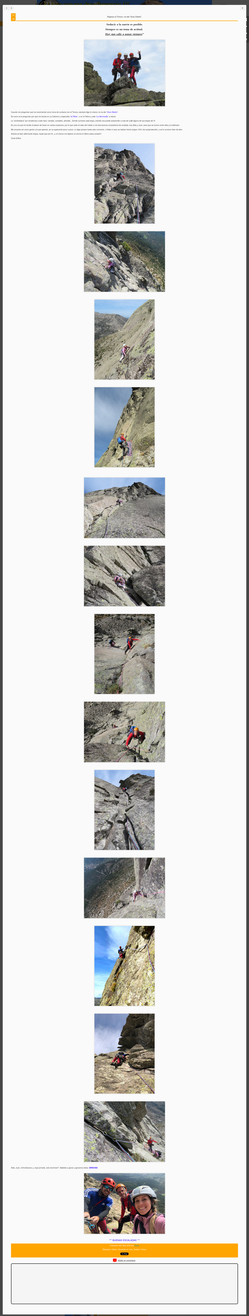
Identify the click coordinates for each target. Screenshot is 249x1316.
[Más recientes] (6, 8)
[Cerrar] (242, 8)
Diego (136, 1245)
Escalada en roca (125, 1249)
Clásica (114, 1249)
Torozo (143, 1249)
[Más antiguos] (11, 8)
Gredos (137, 1249)
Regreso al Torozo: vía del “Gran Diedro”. (124, 16)
